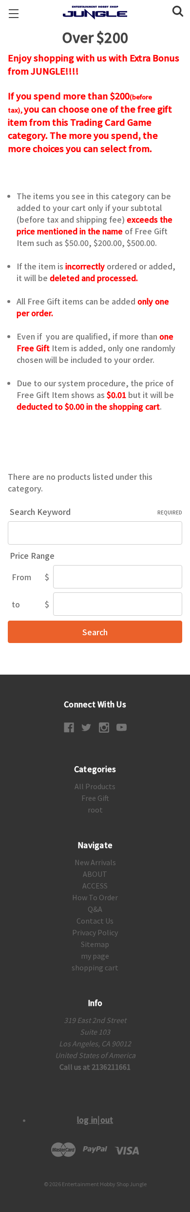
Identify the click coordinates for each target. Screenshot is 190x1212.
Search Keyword (96, 511)
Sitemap (95, 944)
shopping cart (95, 967)
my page (95, 956)
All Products (95, 786)
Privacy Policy (95, 932)
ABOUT (95, 874)
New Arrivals (95, 862)
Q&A (95, 909)
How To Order (95, 897)
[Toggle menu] (13, 13)
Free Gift (95, 798)
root (95, 809)
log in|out (95, 1119)
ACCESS (95, 885)
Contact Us (95, 921)
